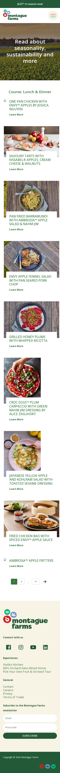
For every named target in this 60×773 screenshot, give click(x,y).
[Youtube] (33, 647)
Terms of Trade (13, 697)
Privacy (7, 693)
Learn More (16, 114)
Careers (8, 690)
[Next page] (45, 582)
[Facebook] (8, 647)
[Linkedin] (45, 647)
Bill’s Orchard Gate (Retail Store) (24, 668)
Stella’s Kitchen (13, 664)
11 (36, 581)
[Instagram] (20, 647)
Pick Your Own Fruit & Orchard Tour (27, 671)
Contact (8, 686)
